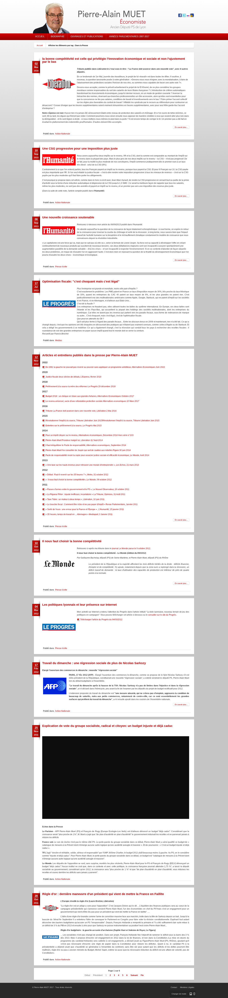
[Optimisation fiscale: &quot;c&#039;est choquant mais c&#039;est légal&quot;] (59, 320)
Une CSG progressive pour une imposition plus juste (80, 148)
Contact (174, 987)
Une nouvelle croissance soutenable (68, 217)
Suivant (134, 975)
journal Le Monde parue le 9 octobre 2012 (131, 548)
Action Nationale (62, 134)
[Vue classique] (190, 993)
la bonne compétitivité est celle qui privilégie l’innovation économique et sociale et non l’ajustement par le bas (113, 60)
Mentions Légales (187, 987)
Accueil (40, 45)
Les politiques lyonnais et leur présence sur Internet (79, 604)
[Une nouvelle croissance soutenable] (59, 239)
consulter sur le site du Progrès (162, 615)
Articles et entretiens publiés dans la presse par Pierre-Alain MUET (90, 355)
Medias (58, 340)
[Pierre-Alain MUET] (94, 18)
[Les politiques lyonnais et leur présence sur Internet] (59, 643)
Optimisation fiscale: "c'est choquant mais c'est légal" (81, 281)
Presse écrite (61, 266)
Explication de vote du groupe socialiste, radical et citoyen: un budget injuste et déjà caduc (107, 726)
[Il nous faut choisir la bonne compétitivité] (59, 579)
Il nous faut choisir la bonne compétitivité (71, 541)
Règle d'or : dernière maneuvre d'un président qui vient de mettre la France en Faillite (103, 894)
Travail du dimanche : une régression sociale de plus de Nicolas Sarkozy (94, 663)
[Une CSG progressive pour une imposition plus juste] (59, 165)
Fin (142, 975)
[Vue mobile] (194, 993)
